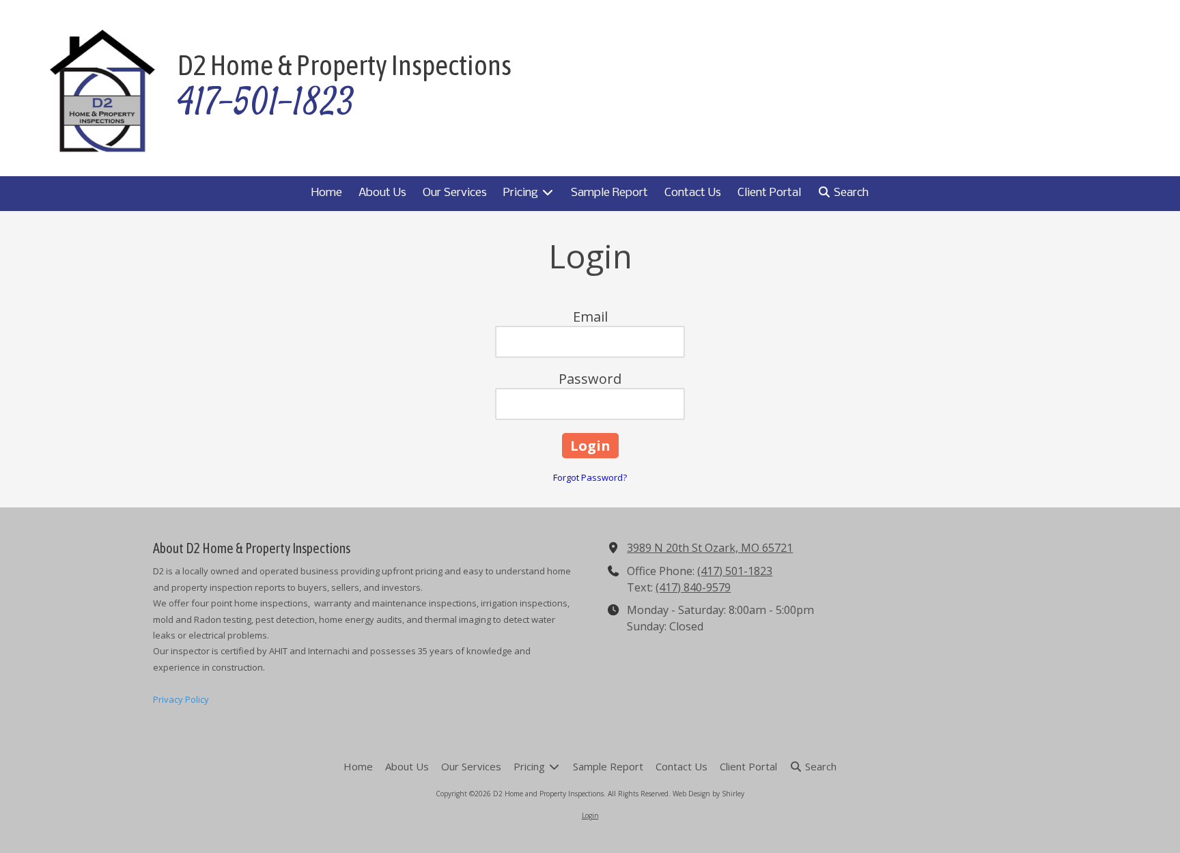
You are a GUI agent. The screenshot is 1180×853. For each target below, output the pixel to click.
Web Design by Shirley (708, 793)
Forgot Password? (590, 477)
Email (590, 316)
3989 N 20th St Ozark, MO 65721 (710, 547)
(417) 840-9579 (693, 587)
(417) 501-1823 (734, 570)
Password (590, 378)
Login (590, 815)
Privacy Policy (181, 699)
